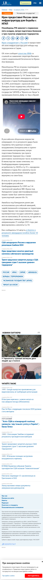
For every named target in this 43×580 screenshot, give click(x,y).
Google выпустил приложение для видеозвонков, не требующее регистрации (19, 390)
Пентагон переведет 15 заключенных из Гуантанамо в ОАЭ (18, 476)
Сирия (22, 272)
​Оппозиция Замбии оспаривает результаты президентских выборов (18, 435)
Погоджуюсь (33, 576)
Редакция (5, 503)
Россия (6, 272)
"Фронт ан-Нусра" (10, 285)
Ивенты (4, 500)
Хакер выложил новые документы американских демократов (16, 486)
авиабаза (32, 272)
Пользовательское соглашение (12, 507)
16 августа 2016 (19, 10)
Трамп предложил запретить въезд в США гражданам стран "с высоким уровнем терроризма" (20, 262)
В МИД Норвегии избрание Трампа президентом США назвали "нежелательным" (20, 467)
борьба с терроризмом (13, 276)
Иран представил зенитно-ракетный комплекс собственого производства (18, 252)
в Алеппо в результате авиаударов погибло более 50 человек (20, 233)
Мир (10, 10)
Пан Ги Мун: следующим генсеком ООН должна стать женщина (21, 410)
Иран (14, 272)
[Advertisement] (21, 307)
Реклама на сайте (8, 498)
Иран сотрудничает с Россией (15, 42)
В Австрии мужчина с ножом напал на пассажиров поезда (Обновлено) (17, 400)
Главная (4, 10)
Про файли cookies (8, 576)
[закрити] (42, 561)
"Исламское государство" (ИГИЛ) (17, 280)
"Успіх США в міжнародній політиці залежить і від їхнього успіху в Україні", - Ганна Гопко (21, 424)
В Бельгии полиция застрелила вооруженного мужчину (17, 457)
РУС (35, 3)
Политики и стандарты (10, 505)
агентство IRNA (24, 53)
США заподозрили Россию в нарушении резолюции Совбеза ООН (19, 243)
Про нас (4, 496)
